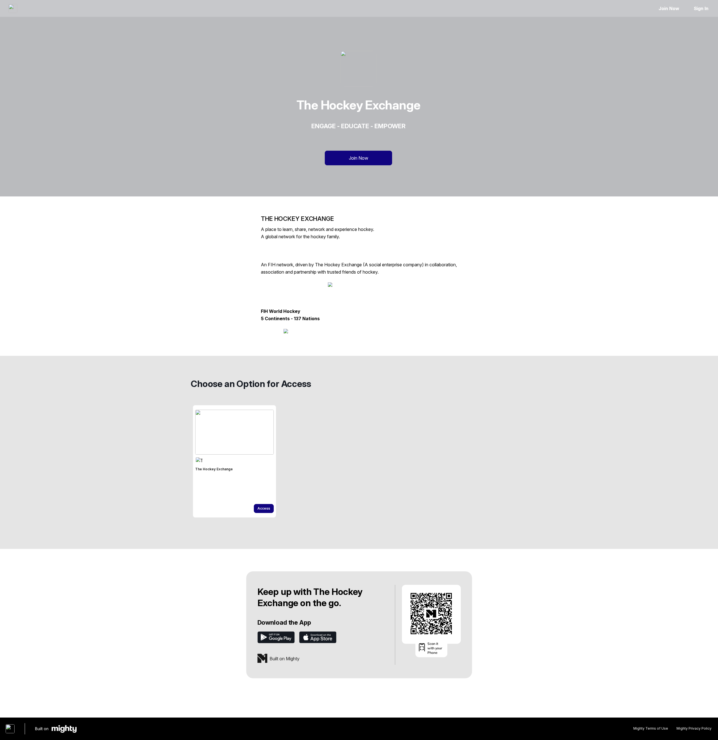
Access (263, 508)
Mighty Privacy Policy (694, 728)
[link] (234, 461)
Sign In (701, 8)
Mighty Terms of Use (650, 728)
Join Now (669, 8)
